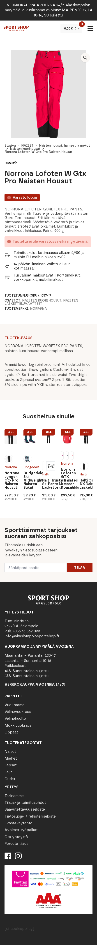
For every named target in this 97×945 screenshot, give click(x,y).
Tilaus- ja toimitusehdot (25, 802)
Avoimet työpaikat (21, 830)
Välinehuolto (15, 718)
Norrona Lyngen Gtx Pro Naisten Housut (11, 480)
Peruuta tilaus (16, 843)
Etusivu (10, 146)
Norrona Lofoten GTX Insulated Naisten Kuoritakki (67, 478)
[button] (85, 57)
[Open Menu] (90, 28)
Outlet (10, 779)
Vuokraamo (15, 705)
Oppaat (11, 732)
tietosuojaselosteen (40, 550)
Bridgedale (29, 467)
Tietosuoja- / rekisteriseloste (30, 816)
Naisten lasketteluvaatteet (41, 302)
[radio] (9, 459)
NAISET (27, 146)
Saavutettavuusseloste (25, 809)
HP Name (5, 521)
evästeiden (18, 555)
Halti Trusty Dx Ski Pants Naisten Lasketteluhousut (48, 484)
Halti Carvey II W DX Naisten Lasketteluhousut (86, 484)
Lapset (11, 765)
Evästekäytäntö (18, 823)
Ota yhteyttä (16, 837)
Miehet (11, 758)
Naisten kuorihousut (25, 149)
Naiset (10, 751)
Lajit (8, 772)
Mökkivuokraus (18, 725)
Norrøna (38, 309)
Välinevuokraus (18, 712)
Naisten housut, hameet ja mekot (64, 146)
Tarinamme (14, 796)
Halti (45, 474)
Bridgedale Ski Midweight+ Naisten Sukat (29, 480)
